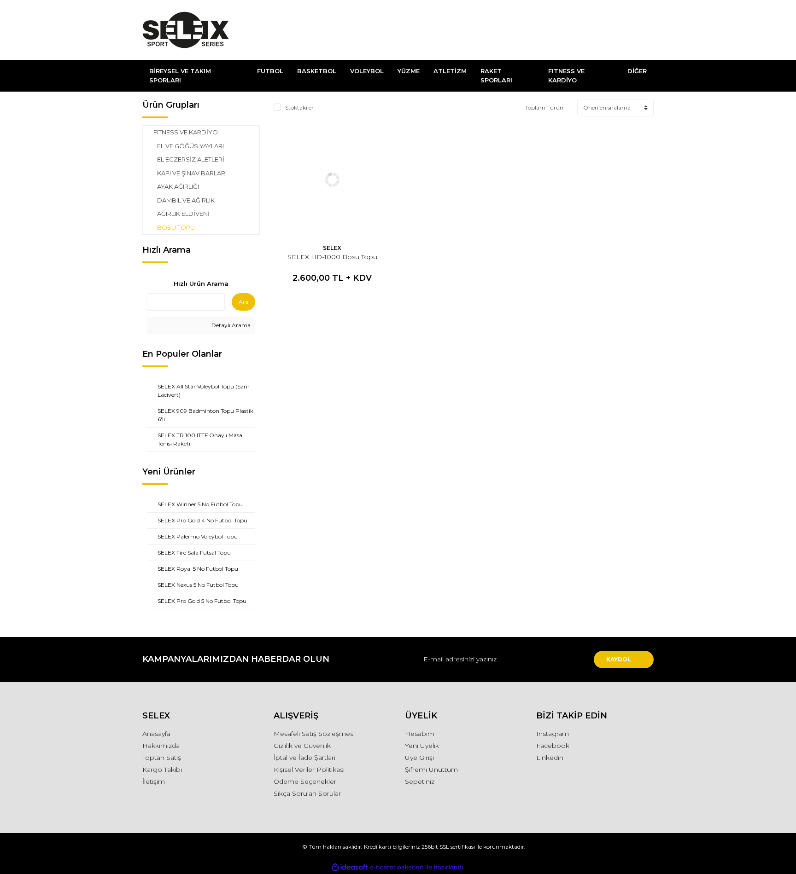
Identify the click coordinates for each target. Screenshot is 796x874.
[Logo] (185, 30)
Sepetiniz (419, 781)
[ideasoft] (349, 867)
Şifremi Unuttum (431, 769)
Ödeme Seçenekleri (306, 781)
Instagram (552, 733)
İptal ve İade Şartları (304, 757)
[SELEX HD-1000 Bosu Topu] (332, 179)
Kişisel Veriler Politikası (309, 769)
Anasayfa (156, 733)
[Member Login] (595, 30)
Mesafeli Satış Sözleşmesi (314, 733)
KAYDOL (618, 659)
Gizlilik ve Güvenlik (302, 745)
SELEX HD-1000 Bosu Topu (332, 257)
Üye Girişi (419, 757)
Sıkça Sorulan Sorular (307, 793)
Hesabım (419, 733)
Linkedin (549, 757)
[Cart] (642, 30)
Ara (243, 301)
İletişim (153, 781)
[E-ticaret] (397, 867)
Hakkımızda (161, 745)
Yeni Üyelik (422, 745)
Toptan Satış (161, 757)
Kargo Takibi (162, 769)
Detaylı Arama (230, 325)
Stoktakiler (299, 107)
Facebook (552, 745)
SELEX (332, 247)
